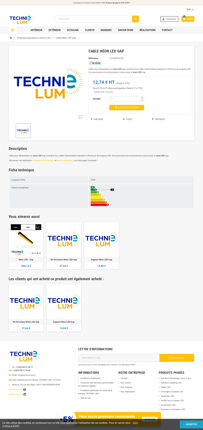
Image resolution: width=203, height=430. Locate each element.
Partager (98, 119)
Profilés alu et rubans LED (172, 400)
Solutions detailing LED (171, 383)
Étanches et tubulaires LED (173, 409)
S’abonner (178, 357)
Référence (93, 58)
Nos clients (126, 383)
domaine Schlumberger (43, 160)
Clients (89, 30)
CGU (135, 422)
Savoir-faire (125, 30)
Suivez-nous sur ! (18, 389)
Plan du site (85, 398)
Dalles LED (166, 387)
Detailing (73, 30)
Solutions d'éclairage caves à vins (176, 378)
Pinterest (159, 119)
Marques (106, 30)
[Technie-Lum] (21, 19)
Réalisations (148, 30)
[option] (26, 245)
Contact (167, 30)
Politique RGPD (10, 425)
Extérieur (55, 30)
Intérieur (36, 30)
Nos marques (127, 387)
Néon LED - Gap (26, 259)
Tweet (129, 119)
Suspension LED (168, 405)
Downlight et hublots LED (172, 391)
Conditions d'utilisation (90, 378)
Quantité (96, 99)
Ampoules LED (167, 396)
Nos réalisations (128, 391)
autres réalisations (65, 160)
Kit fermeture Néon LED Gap (64, 259)
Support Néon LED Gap (101, 259)
